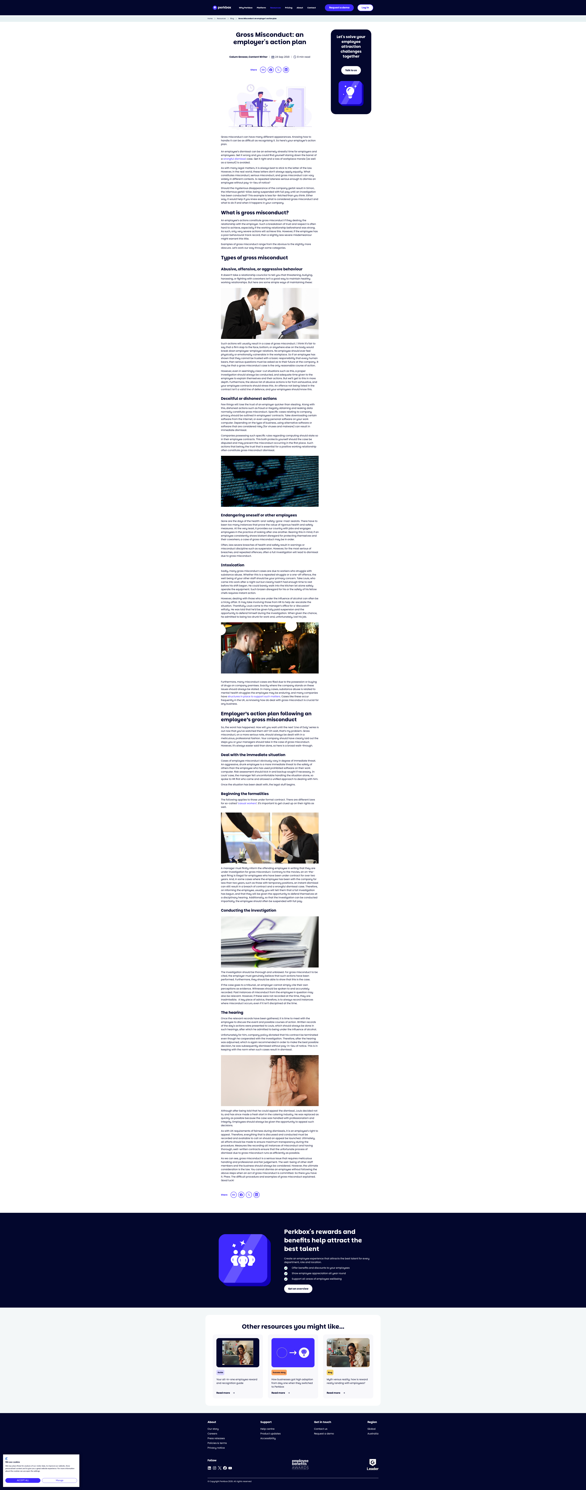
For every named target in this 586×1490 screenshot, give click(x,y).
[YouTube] (230, 1468)
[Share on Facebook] (271, 70)
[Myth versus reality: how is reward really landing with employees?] (348, 1352)
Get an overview (298, 1288)
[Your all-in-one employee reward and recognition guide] (238, 1353)
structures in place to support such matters (254, 696)
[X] (220, 1468)
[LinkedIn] (209, 1468)
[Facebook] (225, 1468)
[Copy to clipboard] (263, 70)
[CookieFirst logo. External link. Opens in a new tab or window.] (6, 1458)
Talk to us (351, 70)
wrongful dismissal (234, 159)
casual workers (247, 803)
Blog (232, 18)
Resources (221, 18)
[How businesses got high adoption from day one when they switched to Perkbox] (292, 1352)
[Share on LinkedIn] (286, 70)
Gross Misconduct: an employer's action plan (257, 18)
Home (210, 18)
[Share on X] (278, 70)
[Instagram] (214, 1468)
